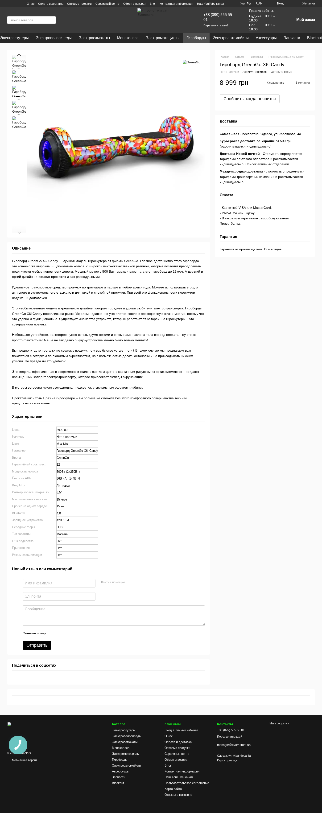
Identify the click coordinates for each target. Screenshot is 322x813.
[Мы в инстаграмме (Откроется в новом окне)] (9, 3)
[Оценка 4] (76, 633)
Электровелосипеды (54, 38)
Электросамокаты (94, 38)
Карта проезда (227, 760)
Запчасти (292, 38)
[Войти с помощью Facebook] (130, 582)
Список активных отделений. (267, 164)
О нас (30, 3)
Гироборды (196, 38)
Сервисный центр (107, 3)
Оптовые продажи (79, 3)
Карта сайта (173, 789)
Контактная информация (176, 3)
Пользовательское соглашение (187, 783)
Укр (242, 3)
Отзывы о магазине (178, 795)
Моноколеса (128, 38)
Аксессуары (266, 38)
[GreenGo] (192, 61)
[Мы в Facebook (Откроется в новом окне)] (20, 3)
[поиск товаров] (52, 20)
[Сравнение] (290, 3)
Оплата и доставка (50, 3)
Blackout (118, 783)
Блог (153, 3)
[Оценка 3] (68, 633)
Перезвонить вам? (215, 25)
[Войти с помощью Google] (137, 582)
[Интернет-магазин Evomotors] (30, 733)
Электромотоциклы (162, 38)
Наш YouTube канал (210, 3)
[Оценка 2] (61, 633)
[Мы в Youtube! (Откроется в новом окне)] (15, 3)
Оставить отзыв (281, 72)
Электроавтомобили (231, 38)
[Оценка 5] (83, 633)
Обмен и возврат (134, 3)
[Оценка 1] (53, 633)
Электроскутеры (123, 730)
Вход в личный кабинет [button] (181, 730)
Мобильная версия (24, 760)
